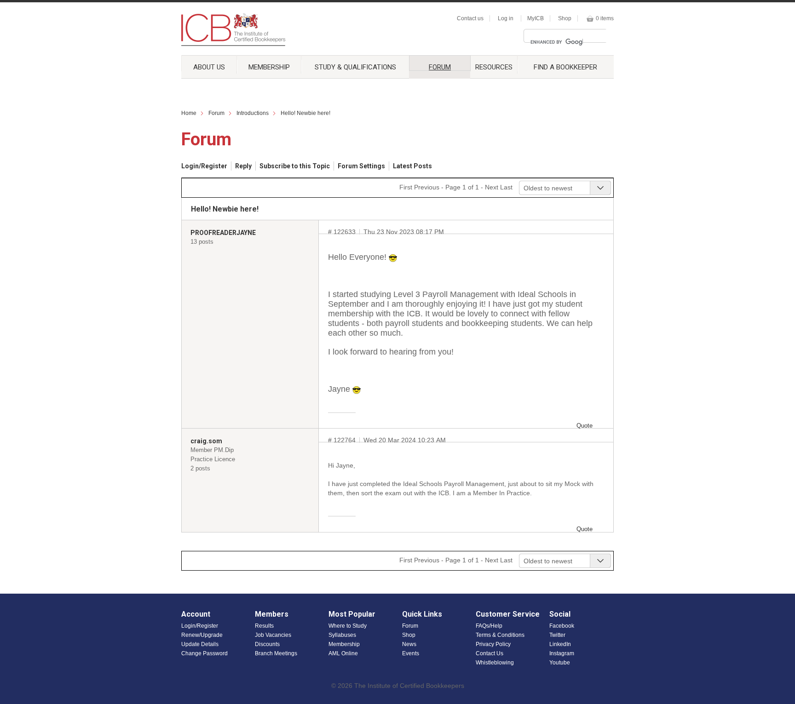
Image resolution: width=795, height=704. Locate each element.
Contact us (470, 18)
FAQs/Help (489, 626)
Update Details (200, 644)
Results (264, 626)
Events (410, 653)
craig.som (206, 441)
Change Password (204, 653)
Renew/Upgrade (202, 635)
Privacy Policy (493, 644)
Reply (243, 166)
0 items (605, 18)
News (409, 644)
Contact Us (489, 653)
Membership (269, 67)
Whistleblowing (495, 662)
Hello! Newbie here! (305, 113)
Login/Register (204, 166)
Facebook (561, 626)
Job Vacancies (273, 635)
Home (188, 113)
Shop (564, 18)
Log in (505, 18)
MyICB (535, 18)
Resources (494, 67)
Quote (584, 425)
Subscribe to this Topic (294, 166)
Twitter (557, 635)
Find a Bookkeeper (565, 67)
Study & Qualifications (355, 67)
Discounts (267, 644)
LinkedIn (560, 644)
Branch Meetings (276, 653)
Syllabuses (342, 635)
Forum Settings (361, 166)
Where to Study (347, 626)
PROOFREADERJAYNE (223, 232)
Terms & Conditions (500, 635)
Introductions (252, 113)
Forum (440, 67)
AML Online (343, 653)
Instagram (561, 653)
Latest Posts (412, 166)
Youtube (559, 662)
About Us (209, 67)
